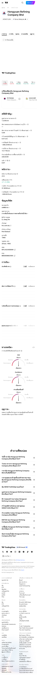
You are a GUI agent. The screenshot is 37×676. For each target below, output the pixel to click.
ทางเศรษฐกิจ (5, 611)
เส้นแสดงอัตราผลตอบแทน (9, 624)
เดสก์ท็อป (4, 637)
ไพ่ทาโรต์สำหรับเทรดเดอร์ (26, 628)
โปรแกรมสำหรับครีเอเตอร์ (9, 648)
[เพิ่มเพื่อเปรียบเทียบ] (19, 98)
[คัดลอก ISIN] (15, 249)
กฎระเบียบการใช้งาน (7, 650)
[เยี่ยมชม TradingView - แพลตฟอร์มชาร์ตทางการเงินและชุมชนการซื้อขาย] (9, 73)
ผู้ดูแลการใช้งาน (6, 652)
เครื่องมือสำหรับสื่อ (24, 620)
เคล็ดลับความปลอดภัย (25, 644)
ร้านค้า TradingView (24, 626)
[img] (25, 19)
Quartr (22, 570)
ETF (3, 587)
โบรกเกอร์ (22, 593)
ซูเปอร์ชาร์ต (5, 580)
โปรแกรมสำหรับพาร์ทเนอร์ (26, 670)
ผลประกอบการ (6, 613)
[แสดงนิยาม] (15, 118)
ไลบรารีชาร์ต (22, 655)
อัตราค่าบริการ (23, 582)
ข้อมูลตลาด (22, 584)
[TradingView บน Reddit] (32, 552)
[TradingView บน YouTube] (11, 552)
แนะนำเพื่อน (5, 646)
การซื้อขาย (5, 657)
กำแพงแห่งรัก (5, 644)
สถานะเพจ (22, 648)
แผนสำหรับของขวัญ (24, 586)
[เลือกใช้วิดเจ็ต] (33, 347)
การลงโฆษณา (23, 666)
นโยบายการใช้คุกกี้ (24, 641)
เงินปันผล (4, 615)
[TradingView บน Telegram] (23, 552)
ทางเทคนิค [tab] (24, 34)
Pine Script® (5, 630)
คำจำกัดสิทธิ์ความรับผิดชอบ (26, 637)
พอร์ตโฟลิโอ (5, 622)
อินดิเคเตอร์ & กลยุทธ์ (7, 666)
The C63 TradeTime (24, 630)
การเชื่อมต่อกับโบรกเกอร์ (25, 668)
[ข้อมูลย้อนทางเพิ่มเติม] (8, 7)
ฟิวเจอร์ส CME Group (25, 602)
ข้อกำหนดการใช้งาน (24, 635)
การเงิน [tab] (11, 34)
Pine (3, 597)
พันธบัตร (4, 589)
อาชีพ (20, 619)
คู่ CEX (3, 593)
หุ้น (2, 585)
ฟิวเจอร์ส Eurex (23, 604)
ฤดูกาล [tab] (32, 34)
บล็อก (20, 615)
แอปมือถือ (4, 635)
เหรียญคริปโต (5, 591)
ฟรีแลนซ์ (4, 670)
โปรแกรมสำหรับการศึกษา (26, 672)
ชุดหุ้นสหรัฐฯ (22, 606)
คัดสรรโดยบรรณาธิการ (8, 661)
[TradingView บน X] (3, 552)
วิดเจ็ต (21, 654)
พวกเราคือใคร (23, 611)
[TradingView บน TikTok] (28, 552)
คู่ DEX (3, 595)
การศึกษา (4, 659)
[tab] (25, 266)
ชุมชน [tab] (17, 34)
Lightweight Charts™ (25, 657)
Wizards (4, 668)
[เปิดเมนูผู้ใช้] (2, 2)
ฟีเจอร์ (21, 580)
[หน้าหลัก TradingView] (6, 3)
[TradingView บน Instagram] (15, 552)
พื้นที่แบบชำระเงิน (6, 672)
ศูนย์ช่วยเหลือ (22, 617)
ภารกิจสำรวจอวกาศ (24, 613)
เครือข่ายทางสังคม (7, 642)
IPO (3, 617)
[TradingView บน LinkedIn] (19, 552)
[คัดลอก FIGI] (14, 256)
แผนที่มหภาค (5, 628)
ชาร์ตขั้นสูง (22, 659)
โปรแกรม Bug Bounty (25, 646)
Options (4, 626)
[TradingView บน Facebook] (7, 552)
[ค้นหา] (22, 2)
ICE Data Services (20, 560)
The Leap (22, 597)
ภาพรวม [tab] (4, 34)
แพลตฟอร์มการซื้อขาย (25, 661)
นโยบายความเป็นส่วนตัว (25, 639)
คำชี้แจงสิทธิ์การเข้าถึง (25, 643)
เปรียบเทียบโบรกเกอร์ (25, 595)
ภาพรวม (21, 591)
